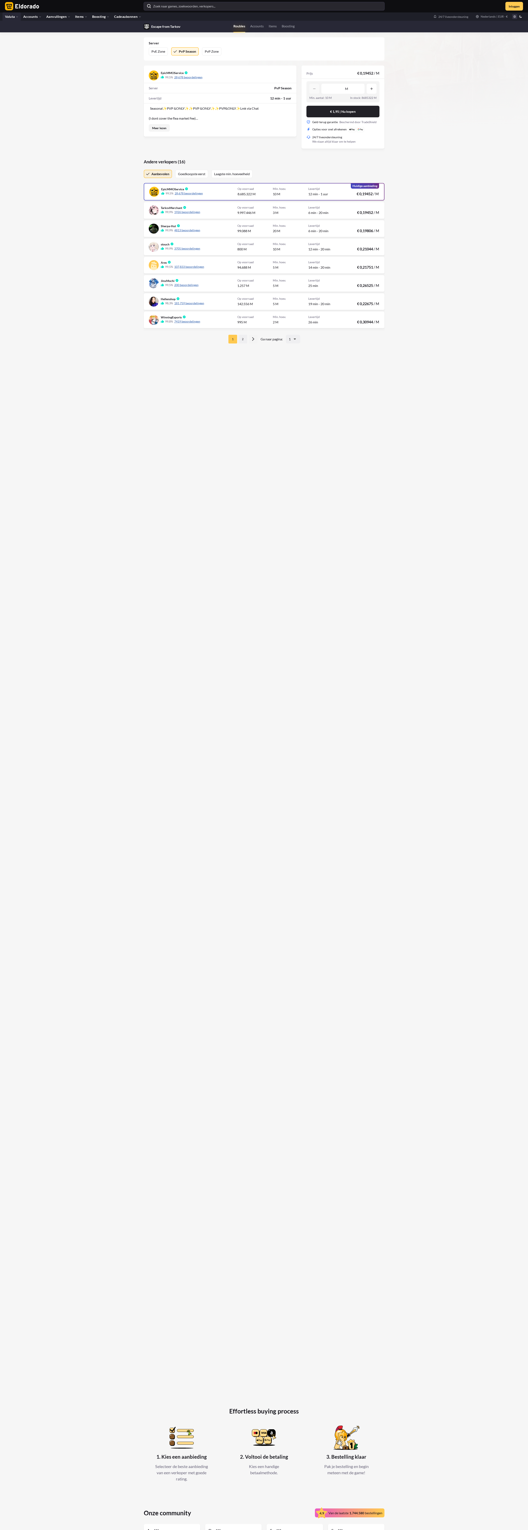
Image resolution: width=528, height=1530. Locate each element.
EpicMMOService (172, 73)
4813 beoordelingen (187, 230)
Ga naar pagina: (272, 339)
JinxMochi (167, 281)
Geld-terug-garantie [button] (325, 122)
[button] (450, 16)
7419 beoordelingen (187, 321)
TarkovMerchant (171, 208)
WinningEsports (171, 317)
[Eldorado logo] (21, 6)
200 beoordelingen (186, 285)
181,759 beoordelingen (189, 303)
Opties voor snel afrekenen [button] (329, 129)
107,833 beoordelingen (189, 266)
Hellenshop (168, 299)
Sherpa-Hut (168, 226)
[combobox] (293, 339)
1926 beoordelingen (187, 212)
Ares (164, 262)
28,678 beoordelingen (188, 77)
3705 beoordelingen (187, 248)
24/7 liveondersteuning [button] (327, 137)
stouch (165, 244)
